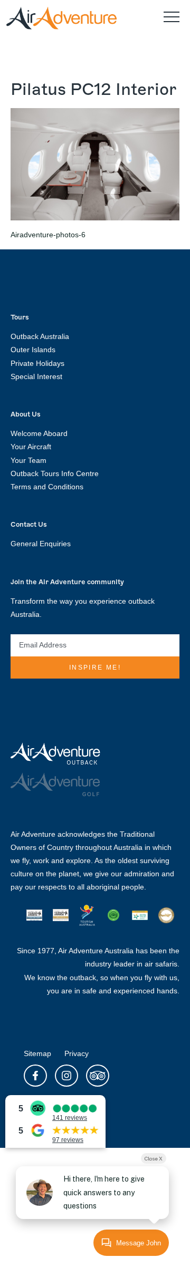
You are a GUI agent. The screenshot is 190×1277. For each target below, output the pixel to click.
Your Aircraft (31, 446)
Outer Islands (33, 349)
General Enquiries (41, 543)
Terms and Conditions (47, 486)
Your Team (28, 460)
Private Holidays (37, 363)
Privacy (76, 1053)
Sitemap (37, 1053)
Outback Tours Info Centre (55, 473)
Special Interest (36, 376)
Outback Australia (40, 336)
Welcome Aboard (39, 433)
